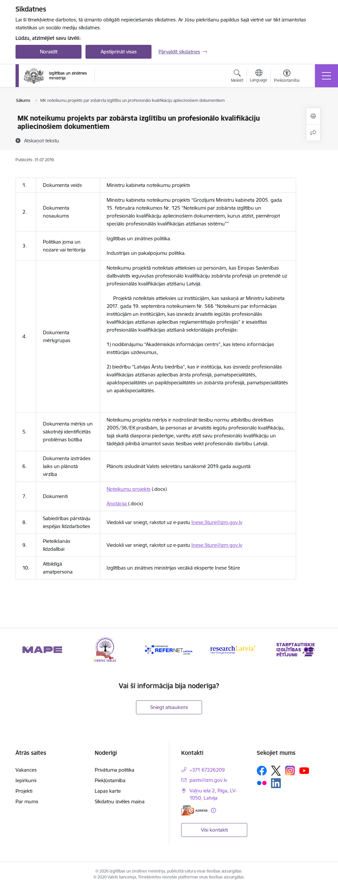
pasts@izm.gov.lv (208, 780)
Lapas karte (108, 791)
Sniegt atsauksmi (169, 707)
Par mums (27, 801)
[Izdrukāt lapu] (313, 116)
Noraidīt (48, 51)
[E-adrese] (194, 810)
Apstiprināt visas (119, 51)
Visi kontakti (214, 830)
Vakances (26, 770)
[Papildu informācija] (213, 810)
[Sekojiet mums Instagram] (290, 770)
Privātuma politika (114, 770)
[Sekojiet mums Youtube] (304, 770)
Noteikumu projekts (129, 489)
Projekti (24, 791)
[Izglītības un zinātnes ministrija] (55, 76)
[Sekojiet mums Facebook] (262, 771)
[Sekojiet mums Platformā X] (276, 771)
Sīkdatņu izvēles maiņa (120, 801)
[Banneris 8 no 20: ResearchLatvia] (232, 649)
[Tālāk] (311, 650)
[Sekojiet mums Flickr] (262, 783)
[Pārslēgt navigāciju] (326, 75)
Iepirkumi (26, 780)
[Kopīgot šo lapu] (313, 133)
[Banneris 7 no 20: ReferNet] (169, 649)
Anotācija (117, 503)
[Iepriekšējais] (26, 650)
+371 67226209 (207, 770)
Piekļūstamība (110, 780)
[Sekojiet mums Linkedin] (276, 783)
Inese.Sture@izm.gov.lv (216, 522)
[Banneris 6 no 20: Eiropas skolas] (105, 649)
